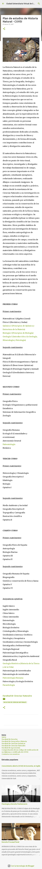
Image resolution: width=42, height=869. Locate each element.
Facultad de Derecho (10, 739)
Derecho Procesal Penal (10, 842)
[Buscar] (39, 3)
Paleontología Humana (13, 678)
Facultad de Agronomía (11, 748)
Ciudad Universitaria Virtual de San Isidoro (24, 4)
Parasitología (9, 685)
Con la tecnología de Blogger (22, 866)
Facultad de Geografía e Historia (14, 741)
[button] (4, 28)
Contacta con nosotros (10, 754)
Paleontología (9, 444)
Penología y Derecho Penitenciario (14, 804)
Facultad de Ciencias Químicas (13, 743)
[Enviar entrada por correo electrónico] (4, 699)
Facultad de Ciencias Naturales (17, 696)
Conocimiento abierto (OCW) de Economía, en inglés (21, 766)
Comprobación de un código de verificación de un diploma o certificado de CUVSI (20, 751)
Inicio (4, 737)
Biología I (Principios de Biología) (18, 333)
